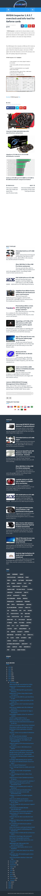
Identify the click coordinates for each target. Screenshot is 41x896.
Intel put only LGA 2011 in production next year (21, 817)
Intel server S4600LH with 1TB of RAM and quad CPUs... (21, 708)
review (19, 598)
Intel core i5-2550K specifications (19, 799)
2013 (9, 677)
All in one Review (11, 607)
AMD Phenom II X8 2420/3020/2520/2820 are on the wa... (22, 722)
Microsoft (16, 595)
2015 (9, 673)
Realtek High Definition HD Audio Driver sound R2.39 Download (25, 555)
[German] (15, 407)
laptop (9, 595)
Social (13, 649)
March (12, 876)
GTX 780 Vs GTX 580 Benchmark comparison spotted (22, 757)
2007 (9, 888)
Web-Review (10, 634)
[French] (12, 407)
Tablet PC (27, 607)
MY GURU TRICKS (21, 589)
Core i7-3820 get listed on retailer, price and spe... (22, 767)
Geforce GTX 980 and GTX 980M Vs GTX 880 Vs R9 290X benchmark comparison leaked (20, 178)
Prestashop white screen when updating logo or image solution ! (24, 307)
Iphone (30, 610)
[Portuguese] (32, 407)
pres (20, 646)
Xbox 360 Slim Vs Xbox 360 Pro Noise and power (24, 265)
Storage (9, 622)
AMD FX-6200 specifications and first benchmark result (20, 783)
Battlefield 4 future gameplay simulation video (21, 730)
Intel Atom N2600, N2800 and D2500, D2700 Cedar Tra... (21, 701)
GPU (24, 610)
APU (20, 610)
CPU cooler (21, 619)
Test (25, 583)
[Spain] (18, 407)
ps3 (24, 634)
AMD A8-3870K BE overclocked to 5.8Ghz (21, 684)
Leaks (8, 646)
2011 (9, 680)
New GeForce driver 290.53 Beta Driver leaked (21, 747)
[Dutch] (25, 407)
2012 (9, 678)
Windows (27, 601)
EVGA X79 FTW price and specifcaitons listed (22, 827)
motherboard (11, 598)
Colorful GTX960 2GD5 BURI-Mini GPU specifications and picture (17, 132)
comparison (19, 601)
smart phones (21, 649)
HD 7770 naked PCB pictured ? (18, 765)
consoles (10, 592)
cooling (9, 628)
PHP (8, 649)
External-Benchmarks (13, 643)
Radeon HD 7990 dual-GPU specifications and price (21, 690)
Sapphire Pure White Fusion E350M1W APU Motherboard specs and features (25, 292)
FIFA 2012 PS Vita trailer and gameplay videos (20, 771)
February (12, 878)
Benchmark (29, 580)
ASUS (8, 625)
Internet (23, 637)
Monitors (10, 619)
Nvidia (18, 104)
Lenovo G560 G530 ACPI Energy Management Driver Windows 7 (16, 383)
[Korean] (18, 410)
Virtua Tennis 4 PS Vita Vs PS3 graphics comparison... (20, 814)
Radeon (13, 631)
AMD (8, 583)
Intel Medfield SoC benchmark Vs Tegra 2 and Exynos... (21, 711)
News (14, 104)
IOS (8, 631)
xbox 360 (29, 619)
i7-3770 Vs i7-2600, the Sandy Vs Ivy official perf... (21, 851)
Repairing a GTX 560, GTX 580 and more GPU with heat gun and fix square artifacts (24, 324)
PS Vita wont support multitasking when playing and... (21, 830)
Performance (20, 604)
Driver (14, 580)
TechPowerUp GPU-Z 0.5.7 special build (21, 754)
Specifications (11, 577)
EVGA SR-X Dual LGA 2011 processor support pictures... (22, 805)
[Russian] (28, 407)
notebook (18, 634)
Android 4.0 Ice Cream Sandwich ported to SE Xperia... (21, 778)
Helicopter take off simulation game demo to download (21, 854)
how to (26, 592)
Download (9, 104)
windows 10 (27, 646)
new (8, 604)
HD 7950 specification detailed (18, 736)
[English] (8, 407)
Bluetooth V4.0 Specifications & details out (24, 353)
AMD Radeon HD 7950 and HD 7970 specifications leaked (19, 844)
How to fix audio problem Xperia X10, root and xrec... (21, 840)
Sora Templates (17, 893)
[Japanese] (15, 410)
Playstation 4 (14, 613)
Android (25, 598)
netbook (27, 616)
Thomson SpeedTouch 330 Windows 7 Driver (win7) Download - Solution (25, 453)
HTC (13, 625)
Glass (12, 637)
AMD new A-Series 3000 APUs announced (21, 750)
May (11, 872)
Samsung (28, 604)
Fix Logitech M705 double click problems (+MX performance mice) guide (24, 509)
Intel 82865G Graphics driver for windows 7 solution (22, 715)
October (12, 863)
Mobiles (19, 583)
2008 (9, 886)
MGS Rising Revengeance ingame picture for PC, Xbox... (21, 801)
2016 (9, 671)
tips (8, 616)
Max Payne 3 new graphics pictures (19, 838)
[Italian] (22, 407)
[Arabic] (22, 410)
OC (8, 613)
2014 (9, 675)
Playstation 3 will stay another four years (21, 727)
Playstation (15, 616)
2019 (9, 667)
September (13, 865)
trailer (24, 595)
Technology (18, 592)
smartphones (16, 586)
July (11, 868)
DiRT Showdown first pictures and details (21, 811)
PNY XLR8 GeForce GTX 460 (25, 277)
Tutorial (29, 589)
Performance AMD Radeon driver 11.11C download (21, 847)
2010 (9, 882)
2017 (9, 669)
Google (20, 607)
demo (15, 622)
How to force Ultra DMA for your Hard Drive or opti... (22, 697)
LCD (17, 625)
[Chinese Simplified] (25, 410)
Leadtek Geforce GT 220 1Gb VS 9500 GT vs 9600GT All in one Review (24, 481)
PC (15, 619)
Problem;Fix (10, 601)
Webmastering (24, 625)
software (21, 580)
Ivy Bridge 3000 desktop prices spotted (21, 759)
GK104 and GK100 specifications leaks (20, 790)
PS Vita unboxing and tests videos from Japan (21, 774)
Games (21, 574)
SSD (22, 613)
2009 (9, 884)
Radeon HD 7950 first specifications (20, 720)
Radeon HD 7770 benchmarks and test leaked (20, 687)
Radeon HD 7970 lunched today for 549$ (21, 738)
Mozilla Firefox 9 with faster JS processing (22, 752)
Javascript (25, 643)
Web (30, 637)
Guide (17, 637)
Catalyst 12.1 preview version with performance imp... (19, 792)
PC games (24, 586)
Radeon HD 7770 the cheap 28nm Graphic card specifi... (21, 694)
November (13, 861)
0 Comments (13, 25)
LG (30, 643)
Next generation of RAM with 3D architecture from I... (22, 833)
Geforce (28, 622)
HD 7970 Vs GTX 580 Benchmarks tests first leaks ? (22, 762)
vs (29, 628)
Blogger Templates (28, 893)
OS (21, 616)
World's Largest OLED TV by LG (18, 718)
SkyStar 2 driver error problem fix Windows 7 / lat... (22, 733)
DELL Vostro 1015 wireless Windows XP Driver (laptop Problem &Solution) (25, 525)
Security (19, 631)
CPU (30, 583)
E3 (7, 637)
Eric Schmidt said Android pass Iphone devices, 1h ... (20, 824)
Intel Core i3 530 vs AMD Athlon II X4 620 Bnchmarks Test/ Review (25, 369)
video (27, 577)
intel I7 (15, 640)
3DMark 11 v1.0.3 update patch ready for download (21, 787)
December (13, 682)
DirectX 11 (30, 634)
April (11, 874)
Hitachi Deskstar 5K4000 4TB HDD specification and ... (19, 808)
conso (9, 640)
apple (13, 604)
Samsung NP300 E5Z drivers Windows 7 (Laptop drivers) (25, 425)
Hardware (15, 574)
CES (8, 610)
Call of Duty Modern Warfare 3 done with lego (21, 858)
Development (23, 628)
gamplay (14, 646)
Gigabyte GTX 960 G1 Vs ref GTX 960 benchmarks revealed (17, 155)
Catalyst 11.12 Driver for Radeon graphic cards (21, 796)
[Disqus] (20, 219)
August (12, 867)
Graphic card (10, 589)
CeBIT (15, 628)
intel (8, 586)
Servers (27, 631)
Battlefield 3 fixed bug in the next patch (21, 836)
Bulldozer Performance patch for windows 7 (22, 781)
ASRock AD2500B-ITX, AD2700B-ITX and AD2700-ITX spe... (20, 740)
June (11, 870)
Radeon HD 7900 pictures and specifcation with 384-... (22, 821)
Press (8, 580)
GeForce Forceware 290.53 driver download (22, 725)
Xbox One (27, 613)
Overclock (14, 610)
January (12, 880)
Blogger (21, 640)
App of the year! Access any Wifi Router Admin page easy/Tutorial (25, 338)
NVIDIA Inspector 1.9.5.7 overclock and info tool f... (22, 704)
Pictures (21, 622)
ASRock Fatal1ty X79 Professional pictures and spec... (22, 744)
